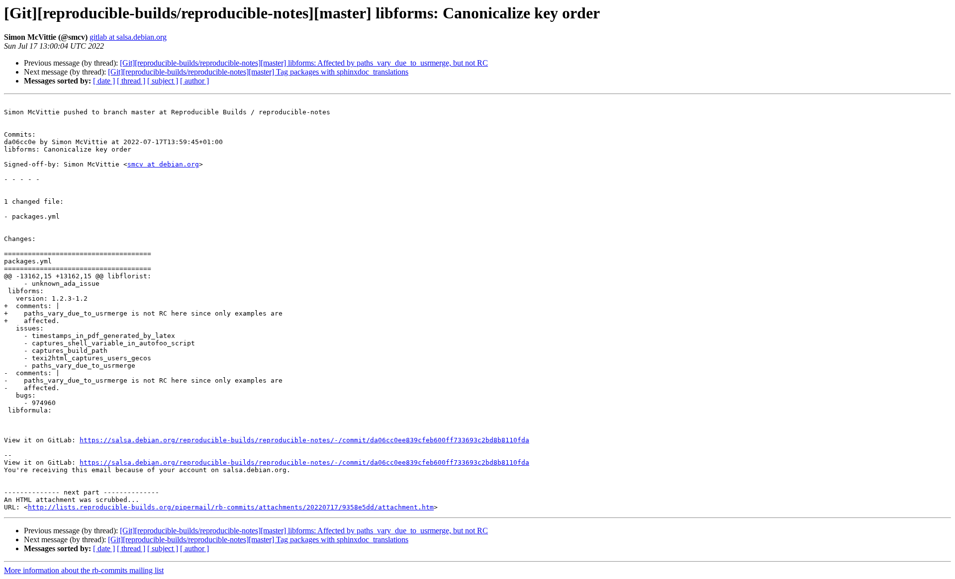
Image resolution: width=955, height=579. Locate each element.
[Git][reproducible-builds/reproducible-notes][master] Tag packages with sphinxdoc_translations (258, 72)
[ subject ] (162, 81)
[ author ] (194, 81)
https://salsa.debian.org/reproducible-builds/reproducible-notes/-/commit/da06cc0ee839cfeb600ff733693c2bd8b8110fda (304, 440)
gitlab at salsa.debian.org (128, 37)
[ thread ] (131, 81)
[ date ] (104, 81)
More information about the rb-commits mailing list (84, 570)
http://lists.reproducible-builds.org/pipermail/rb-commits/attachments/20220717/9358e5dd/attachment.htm (231, 507)
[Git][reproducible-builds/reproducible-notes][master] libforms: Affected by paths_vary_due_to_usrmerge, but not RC (304, 63)
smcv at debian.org (163, 164)
